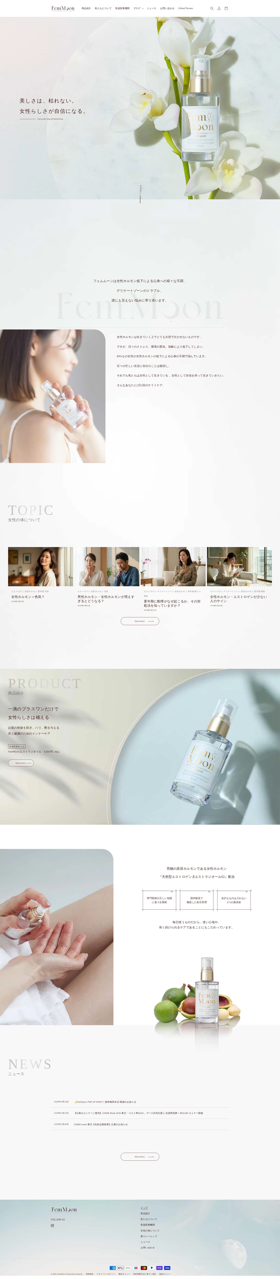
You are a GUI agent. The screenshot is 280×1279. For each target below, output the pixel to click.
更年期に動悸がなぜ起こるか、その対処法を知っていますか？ (172, 603)
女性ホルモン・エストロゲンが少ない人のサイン (238, 599)
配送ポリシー (124, 1274)
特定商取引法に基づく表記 (144, 1274)
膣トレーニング (149, 1236)
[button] (138, 8)
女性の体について (150, 1230)
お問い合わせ (148, 1247)
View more (140, 621)
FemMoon (62, 1274)
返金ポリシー (165, 1274)
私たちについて (149, 1219)
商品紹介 (145, 1213)
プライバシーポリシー (106, 1274)
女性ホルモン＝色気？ (28, 597)
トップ (144, 1207)
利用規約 (89, 1274)
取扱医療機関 (148, 1224)
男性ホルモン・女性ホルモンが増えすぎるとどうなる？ (106, 599)
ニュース (145, 1241)
